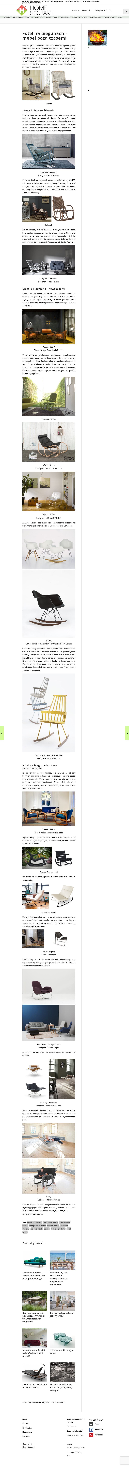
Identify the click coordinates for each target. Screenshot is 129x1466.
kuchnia (29, 17)
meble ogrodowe (58, 1229)
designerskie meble (37, 1225)
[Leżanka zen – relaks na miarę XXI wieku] (34, 1372)
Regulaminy (27, 1428)
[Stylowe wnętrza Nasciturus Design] (2, 733)
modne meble (53, 1225)
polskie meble (37, 1229)
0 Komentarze (38, 1214)
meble (46, 1229)
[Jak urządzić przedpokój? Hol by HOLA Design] (127, 733)
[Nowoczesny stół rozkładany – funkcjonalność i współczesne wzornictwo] (62, 1260)
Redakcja (25, 1436)
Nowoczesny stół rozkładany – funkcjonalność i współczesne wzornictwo (58, 1278)
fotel (69, 1229)
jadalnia (39, 17)
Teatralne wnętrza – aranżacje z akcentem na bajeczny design (33, 1275)
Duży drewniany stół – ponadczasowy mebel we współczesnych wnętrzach (33, 1317)
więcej (120, 17)
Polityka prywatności (75, 1435)
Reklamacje (71, 1427)
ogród (7, 17)
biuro (56, 17)
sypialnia (65, 17)
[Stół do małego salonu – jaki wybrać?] (62, 1301)
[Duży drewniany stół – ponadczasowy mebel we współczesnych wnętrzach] (34, 1301)
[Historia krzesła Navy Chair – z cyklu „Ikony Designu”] (62, 1372)
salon (48, 17)
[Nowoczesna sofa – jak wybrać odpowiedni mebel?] (34, 1338)
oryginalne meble (50, 1222)
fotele (25, 1232)
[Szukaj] (110, 10)
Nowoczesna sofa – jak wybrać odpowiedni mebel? (33, 1353)
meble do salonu (34, 1222)
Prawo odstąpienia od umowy (75, 1421)
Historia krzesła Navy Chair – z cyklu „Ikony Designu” (61, 1387)
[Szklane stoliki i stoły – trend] (62, 1338)
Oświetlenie (18, 17)
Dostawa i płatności (74, 1431)
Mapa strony (27, 1432)
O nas (24, 1419)
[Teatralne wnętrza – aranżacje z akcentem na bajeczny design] (34, 1260)
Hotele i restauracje (91, 17)
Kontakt (25, 1423)
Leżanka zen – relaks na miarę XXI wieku (34, 1386)
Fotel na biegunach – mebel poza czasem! (45, 35)
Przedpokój (109, 17)
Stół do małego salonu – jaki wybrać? (62, 1314)
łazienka (76, 17)
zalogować (36, 1402)
